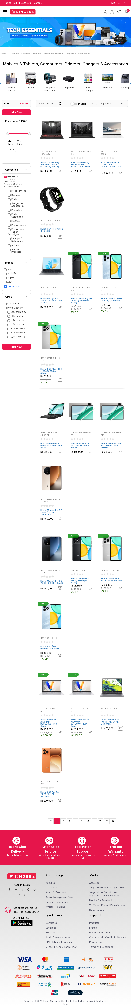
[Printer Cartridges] (88, 81)
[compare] (62, 122)
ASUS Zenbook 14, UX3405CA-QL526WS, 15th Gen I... (111, 165)
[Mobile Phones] (11, 81)
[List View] (63, 103)
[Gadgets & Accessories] (50, 81)
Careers (38, 2)
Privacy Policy (97, 942)
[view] (62, 126)
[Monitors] (107, 80)
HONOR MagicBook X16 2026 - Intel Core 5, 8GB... (51, 300)
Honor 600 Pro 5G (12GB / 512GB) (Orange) (49, 794)
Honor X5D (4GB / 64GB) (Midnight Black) (80, 580)
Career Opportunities (57, 902)
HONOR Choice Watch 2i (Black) (51, 229)
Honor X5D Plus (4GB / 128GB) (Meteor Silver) (51, 371)
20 (106, 821)
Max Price (20, 142)
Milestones (51, 887)
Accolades (95, 882)
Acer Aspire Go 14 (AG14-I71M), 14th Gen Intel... (110, 721)
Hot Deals (51, 932)
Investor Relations (55, 906)
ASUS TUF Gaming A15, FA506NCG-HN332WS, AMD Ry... (81, 164)
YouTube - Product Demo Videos (107, 905)
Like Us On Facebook (101, 900)
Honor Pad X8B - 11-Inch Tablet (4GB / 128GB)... (111, 445)
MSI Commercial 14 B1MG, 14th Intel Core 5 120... (51, 445)
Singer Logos (96, 910)
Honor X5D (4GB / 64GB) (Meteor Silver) (112, 579)
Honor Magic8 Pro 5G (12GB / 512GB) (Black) (51, 582)
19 (100, 821)
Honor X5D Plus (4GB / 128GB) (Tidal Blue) (111, 299)
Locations (51, 927)
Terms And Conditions (101, 946)
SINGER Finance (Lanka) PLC (61, 946)
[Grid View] (60, 103)
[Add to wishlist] (62, 117)
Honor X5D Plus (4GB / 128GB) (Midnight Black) (81, 300)
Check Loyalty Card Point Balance (107, 937)
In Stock (82, 104)
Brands (93, 927)
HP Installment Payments (59, 942)
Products (14, 53)
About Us (50, 882)
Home (3, 53)
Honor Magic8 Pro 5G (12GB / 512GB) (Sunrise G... (51, 512)
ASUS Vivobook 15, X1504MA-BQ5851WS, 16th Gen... (80, 722)
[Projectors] (69, 80)
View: (41, 103)
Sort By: (94, 103)
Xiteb (65, 1004)
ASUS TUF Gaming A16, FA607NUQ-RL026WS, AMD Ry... (50, 164)
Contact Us (51, 923)
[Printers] (31, 80)
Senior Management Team (60, 897)
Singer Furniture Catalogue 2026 (107, 887)
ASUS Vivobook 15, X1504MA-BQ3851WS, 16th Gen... (49, 722)
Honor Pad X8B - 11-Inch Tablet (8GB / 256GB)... (81, 445)
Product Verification (100, 932)
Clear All (23, 103)
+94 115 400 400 (22, 2)
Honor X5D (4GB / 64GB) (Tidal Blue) (49, 647)
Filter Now (16, 112)
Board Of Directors (56, 892)
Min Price (10, 142)
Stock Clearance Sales (58, 937)
